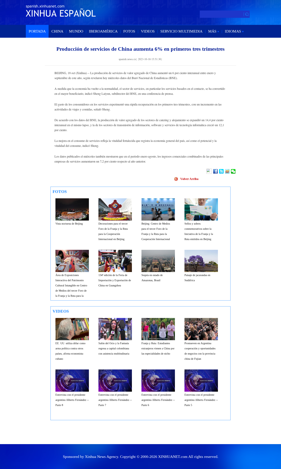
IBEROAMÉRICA (103, 31)
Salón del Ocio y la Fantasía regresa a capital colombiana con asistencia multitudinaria (113, 348)
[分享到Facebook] (215, 171)
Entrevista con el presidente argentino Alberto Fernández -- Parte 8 (72, 400)
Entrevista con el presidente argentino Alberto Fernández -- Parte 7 (115, 400)
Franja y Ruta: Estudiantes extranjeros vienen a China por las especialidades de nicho (158, 348)
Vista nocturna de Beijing (69, 223)
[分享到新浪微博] (227, 171)
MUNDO (76, 31)
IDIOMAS (233, 31)
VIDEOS (148, 31)
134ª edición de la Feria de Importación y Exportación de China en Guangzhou (114, 280)
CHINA (57, 31)
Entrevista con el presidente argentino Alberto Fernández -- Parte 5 (201, 400)
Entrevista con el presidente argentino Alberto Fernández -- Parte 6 (158, 400)
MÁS (212, 31)
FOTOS (129, 31)
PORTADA (37, 31)
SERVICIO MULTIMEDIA (181, 31)
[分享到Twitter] (221, 171)
